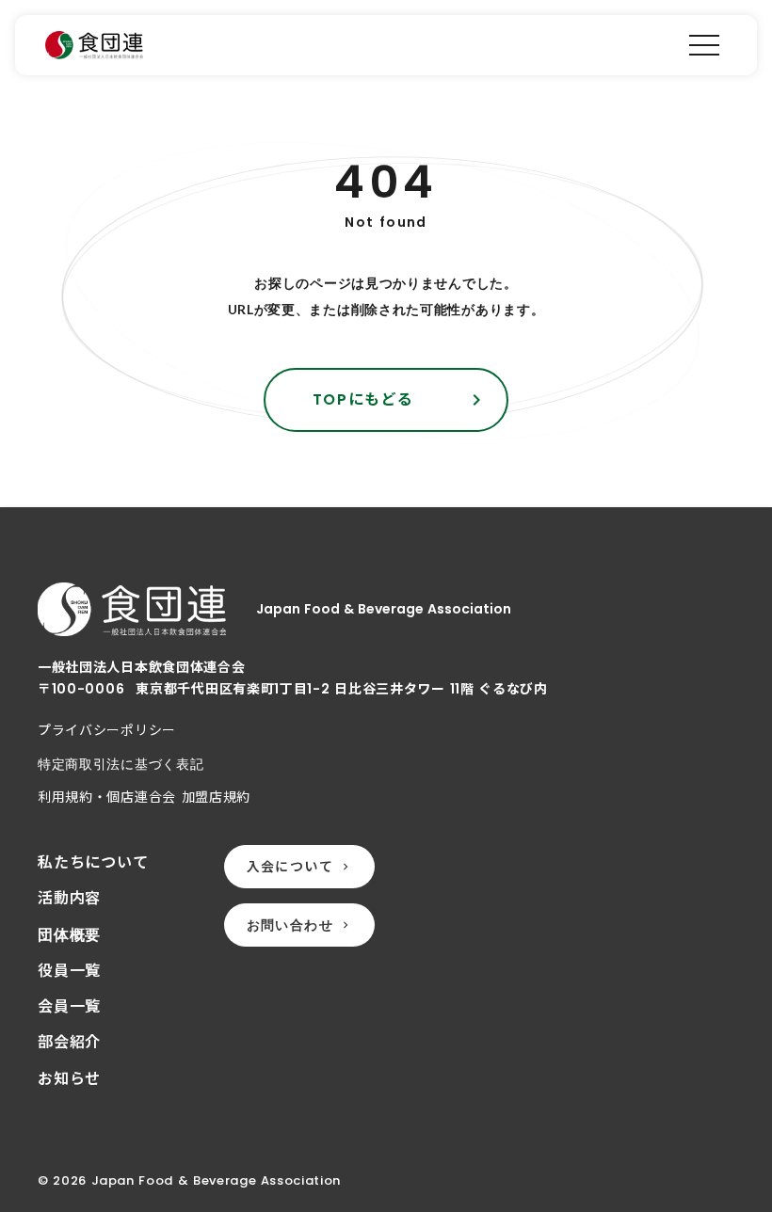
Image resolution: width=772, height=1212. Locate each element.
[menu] (704, 45)
